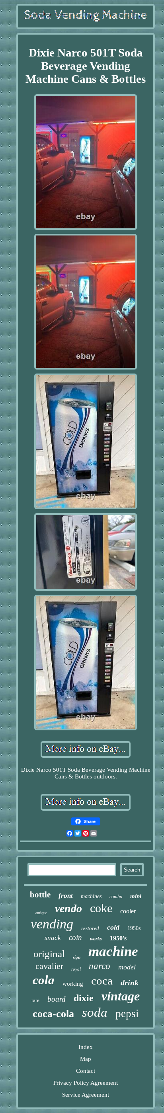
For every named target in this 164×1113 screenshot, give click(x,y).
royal (76, 969)
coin (75, 937)
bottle (40, 894)
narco (99, 966)
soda (94, 1012)
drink (130, 982)
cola (44, 980)
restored (90, 928)
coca (102, 980)
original (49, 953)
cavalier (49, 966)
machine (113, 951)
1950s (134, 928)
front (66, 895)
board (56, 999)
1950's (118, 938)
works (96, 939)
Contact (85, 1071)
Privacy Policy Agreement (85, 1083)
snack (53, 938)
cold (113, 927)
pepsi (127, 1014)
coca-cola (53, 1014)
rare (35, 1000)
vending (52, 923)
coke (101, 908)
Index (85, 1047)
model (127, 967)
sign (76, 957)
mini (135, 896)
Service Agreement (85, 1095)
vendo (68, 908)
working (72, 984)
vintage (121, 996)
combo (115, 896)
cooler (128, 911)
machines (91, 896)
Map (85, 1059)
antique (41, 913)
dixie (84, 998)
